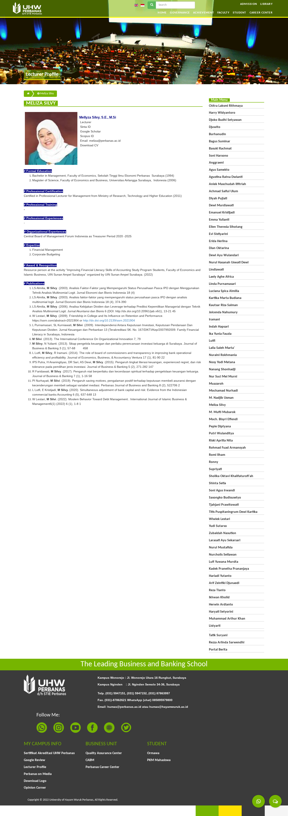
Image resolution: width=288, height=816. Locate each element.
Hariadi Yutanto (220, 576)
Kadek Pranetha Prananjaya (229, 569)
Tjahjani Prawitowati (224, 505)
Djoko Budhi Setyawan (225, 120)
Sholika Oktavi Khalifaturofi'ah (231, 476)
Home (162, 12)
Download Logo (35, 781)
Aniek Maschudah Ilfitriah (227, 184)
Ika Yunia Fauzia (220, 334)
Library (266, 4)
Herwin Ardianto (221, 604)
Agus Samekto (219, 170)
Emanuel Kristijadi (222, 212)
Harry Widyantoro (222, 113)
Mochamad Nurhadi (223, 390)
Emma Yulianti (219, 219)
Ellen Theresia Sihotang (225, 227)
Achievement (203, 12)
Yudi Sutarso (218, 526)
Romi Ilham (217, 455)
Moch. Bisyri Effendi (223, 419)
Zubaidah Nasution (222, 533)
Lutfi (212, 341)
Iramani (214, 319)
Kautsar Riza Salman (223, 305)
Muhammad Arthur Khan (227, 618)
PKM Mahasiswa (159, 760)
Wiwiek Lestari (219, 519)
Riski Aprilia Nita (221, 440)
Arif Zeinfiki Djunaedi (224, 583)
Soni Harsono (218, 155)
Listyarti (214, 626)
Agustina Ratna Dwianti (225, 177)
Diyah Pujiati (218, 198)
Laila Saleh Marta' (222, 348)
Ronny (213, 462)
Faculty (223, 12)
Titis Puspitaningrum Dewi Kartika (233, 512)
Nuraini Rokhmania (223, 355)
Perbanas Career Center (102, 767)
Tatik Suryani (218, 635)
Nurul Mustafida (221, 547)
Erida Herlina (218, 241)
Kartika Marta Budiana (225, 298)
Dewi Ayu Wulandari (224, 255)
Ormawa (153, 753)
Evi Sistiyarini (218, 234)
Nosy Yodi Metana (222, 362)
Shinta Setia (217, 483)
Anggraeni (216, 162)
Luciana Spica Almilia (224, 291)
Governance (180, 12)
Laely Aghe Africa (221, 277)
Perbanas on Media (38, 774)
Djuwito (214, 127)
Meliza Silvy (46, 93)
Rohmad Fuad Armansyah (227, 447)
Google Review (34, 760)
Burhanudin (217, 134)
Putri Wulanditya (221, 433)
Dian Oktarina (219, 248)
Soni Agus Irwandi (222, 490)
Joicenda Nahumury (223, 312)
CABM (90, 760)
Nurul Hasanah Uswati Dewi (229, 262)
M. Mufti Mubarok (222, 412)
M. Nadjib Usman (221, 398)
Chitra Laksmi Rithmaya (226, 106)
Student (239, 12)
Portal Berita (218, 649)
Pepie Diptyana (220, 426)
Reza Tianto (217, 590)
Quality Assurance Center (104, 753)
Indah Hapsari (219, 326)
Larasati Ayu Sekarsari (224, 540)
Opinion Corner (35, 787)
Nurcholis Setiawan (223, 554)
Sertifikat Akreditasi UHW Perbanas (49, 753)
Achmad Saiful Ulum (223, 191)
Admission (248, 4)
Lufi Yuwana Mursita (223, 562)
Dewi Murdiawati (221, 205)
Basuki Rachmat (220, 148)
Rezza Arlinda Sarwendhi (226, 642)
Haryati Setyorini (221, 611)
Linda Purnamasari (222, 284)
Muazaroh (216, 383)
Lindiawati (216, 269)
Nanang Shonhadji (222, 369)
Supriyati (215, 469)
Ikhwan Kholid (219, 597)
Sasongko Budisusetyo (225, 497)
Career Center (261, 12)
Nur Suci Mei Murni (223, 376)
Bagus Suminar (219, 141)
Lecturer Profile (35, 767)
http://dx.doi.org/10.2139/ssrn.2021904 (109, 320)
